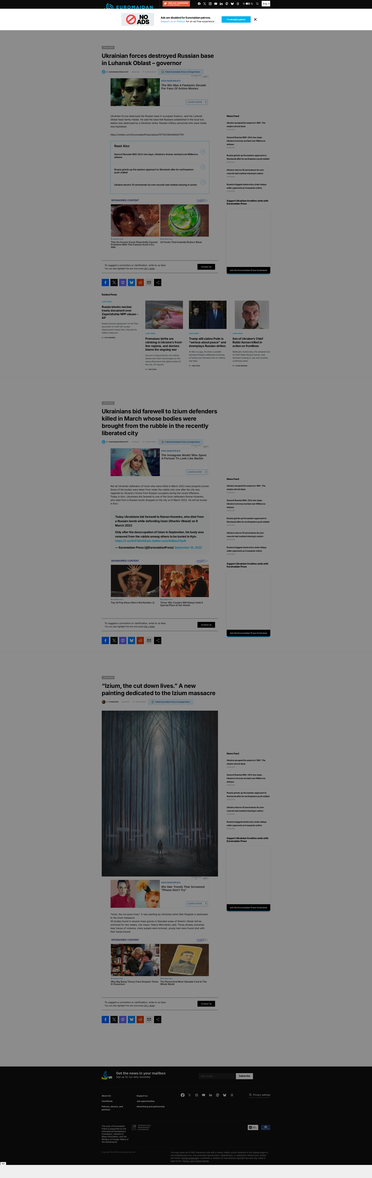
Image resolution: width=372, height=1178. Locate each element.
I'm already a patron (236, 19)
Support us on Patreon (173, 21)
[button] (248, 3)
